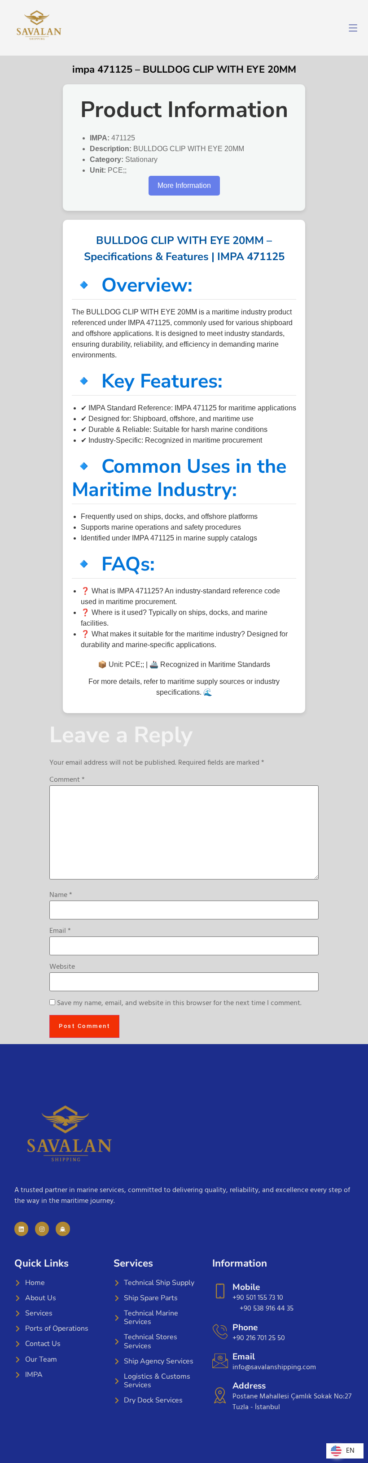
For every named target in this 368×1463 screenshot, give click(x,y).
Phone (245, 1327)
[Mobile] (220, 1291)
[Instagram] (42, 1229)
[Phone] (220, 1331)
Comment (67, 780)
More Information (184, 185)
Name (60, 895)
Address (249, 1386)
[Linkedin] (21, 1229)
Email (60, 931)
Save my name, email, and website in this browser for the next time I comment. (179, 1003)
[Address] (220, 1395)
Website (62, 967)
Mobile (246, 1287)
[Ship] (63, 1229)
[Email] (220, 1360)
